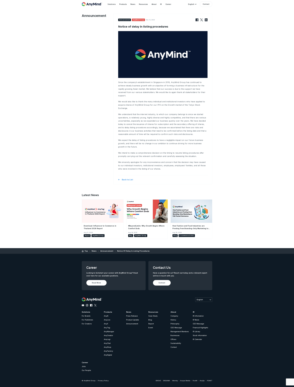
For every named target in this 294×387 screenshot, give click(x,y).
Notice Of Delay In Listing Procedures (133, 251)
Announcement (106, 251)
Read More (96, 283)
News (94, 251)
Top (86, 251)
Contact (206, 4)
